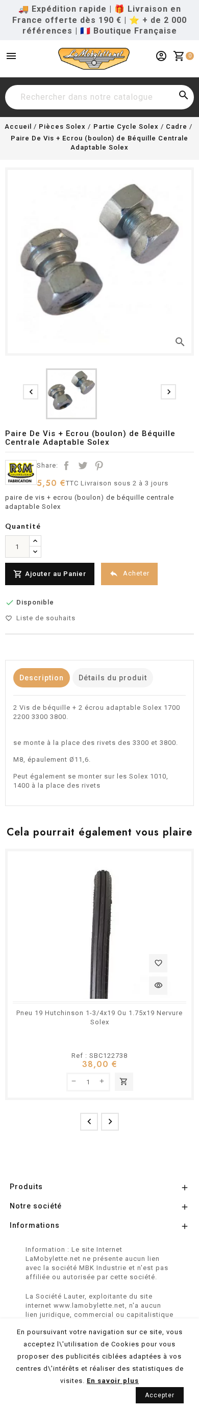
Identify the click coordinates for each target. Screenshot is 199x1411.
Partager (66, 465)
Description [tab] (41, 678)
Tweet (82, 465)
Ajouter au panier (123, 1081)
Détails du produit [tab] (113, 678)
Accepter (160, 1395)
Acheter (129, 573)
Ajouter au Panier (49, 574)
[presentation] (30, 391)
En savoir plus (113, 1381)
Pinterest (99, 465)
